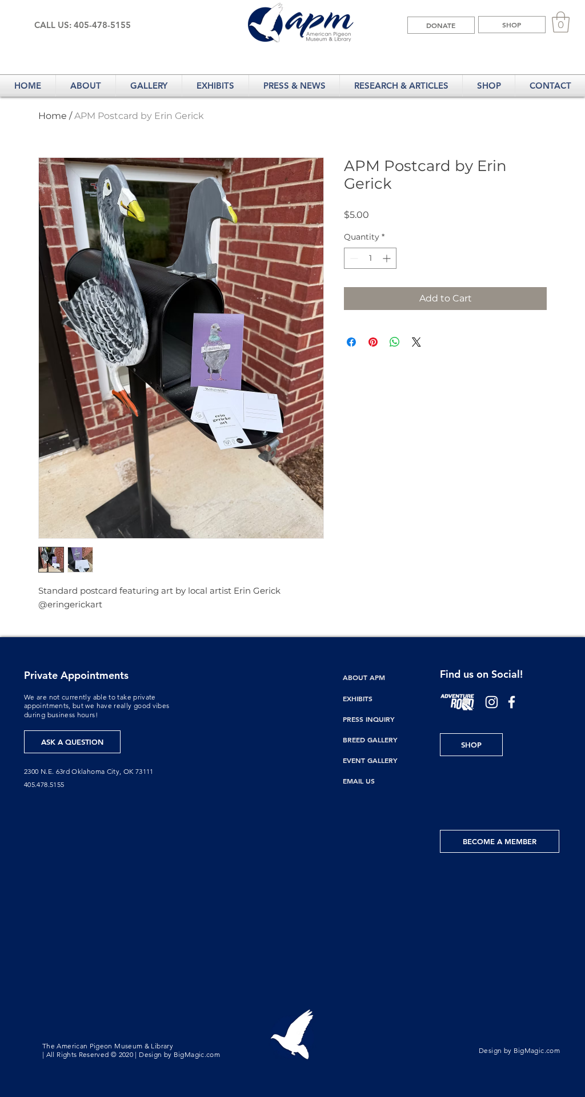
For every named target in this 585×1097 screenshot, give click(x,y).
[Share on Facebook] (351, 342)
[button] (561, 22)
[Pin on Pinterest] (373, 342)
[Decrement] (353, 258)
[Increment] (387, 258)
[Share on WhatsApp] (395, 342)
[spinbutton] (370, 258)
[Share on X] (416, 342)
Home (52, 115)
